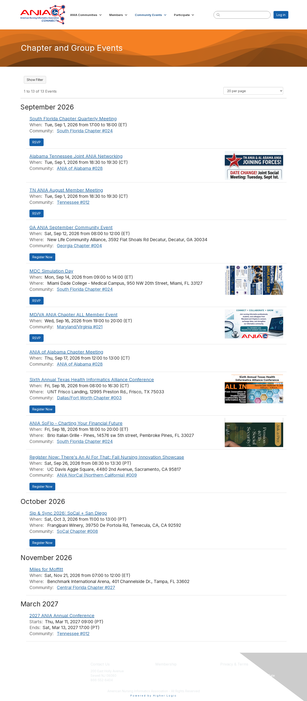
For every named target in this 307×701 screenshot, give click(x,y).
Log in (280, 15)
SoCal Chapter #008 (77, 531)
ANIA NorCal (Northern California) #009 (97, 475)
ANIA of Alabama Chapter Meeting (66, 352)
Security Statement (234, 680)
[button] (86, 14)
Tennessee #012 (73, 202)
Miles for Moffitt (46, 569)
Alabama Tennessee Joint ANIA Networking (75, 156)
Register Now (42, 257)
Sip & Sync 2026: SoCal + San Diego (68, 513)
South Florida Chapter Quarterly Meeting (73, 118)
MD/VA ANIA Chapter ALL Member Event (73, 314)
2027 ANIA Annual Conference (61, 615)
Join (158, 671)
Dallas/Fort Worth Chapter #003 (89, 398)
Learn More (163, 680)
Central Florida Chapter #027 (86, 587)
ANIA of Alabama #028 (80, 168)
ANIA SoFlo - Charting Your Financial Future (75, 423)
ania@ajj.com (100, 684)
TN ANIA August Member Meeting (66, 190)
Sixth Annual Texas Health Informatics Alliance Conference (91, 379)
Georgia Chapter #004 (79, 245)
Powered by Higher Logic (153, 695)
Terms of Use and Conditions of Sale (247, 675)
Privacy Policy (230, 671)
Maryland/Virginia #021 (79, 326)
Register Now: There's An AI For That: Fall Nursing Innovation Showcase (106, 457)
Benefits (161, 675)
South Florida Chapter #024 (85, 131)
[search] (218, 14)
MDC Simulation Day (51, 271)
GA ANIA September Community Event (71, 227)
